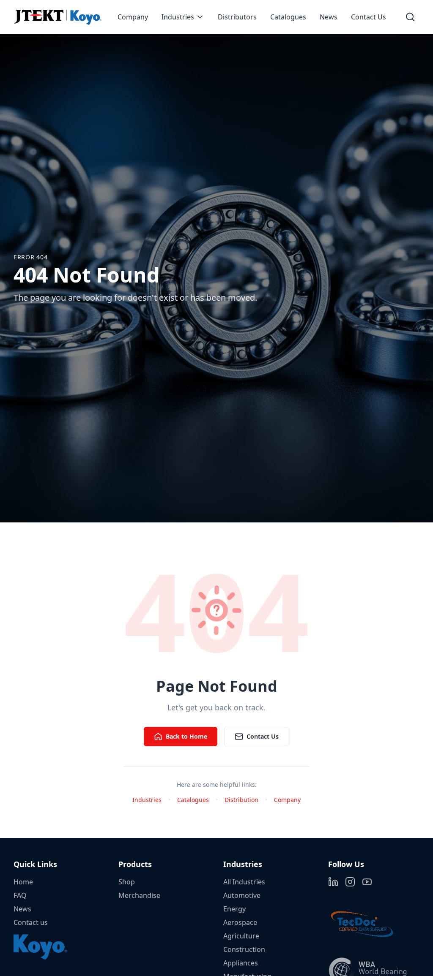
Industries (178, 17)
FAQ (20, 895)
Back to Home (186, 736)
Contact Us (368, 17)
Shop (126, 881)
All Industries (244, 881)
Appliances (240, 963)
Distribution (241, 800)
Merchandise (139, 895)
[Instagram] (350, 882)
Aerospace (240, 922)
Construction (244, 949)
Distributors (237, 17)
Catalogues (288, 17)
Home (23, 881)
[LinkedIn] (333, 882)
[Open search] (410, 17)
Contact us (31, 922)
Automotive (241, 895)
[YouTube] (367, 882)
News (328, 17)
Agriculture (241, 936)
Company (133, 17)
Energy (234, 908)
